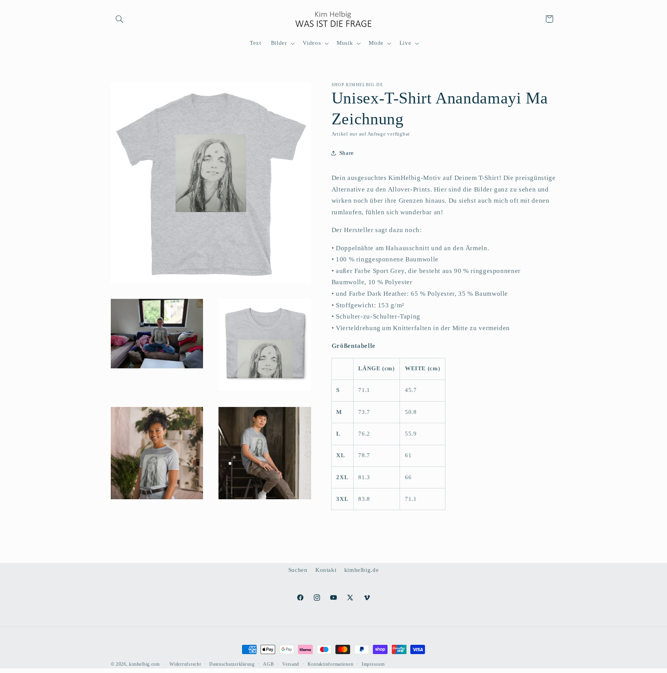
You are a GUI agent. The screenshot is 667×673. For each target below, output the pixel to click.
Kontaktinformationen (331, 664)
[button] (120, 19)
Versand (290, 664)
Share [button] (346, 152)
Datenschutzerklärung (232, 664)
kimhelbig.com (144, 664)
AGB (268, 664)
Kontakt (325, 570)
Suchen (298, 570)
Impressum (373, 664)
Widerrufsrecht (185, 664)
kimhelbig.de (361, 570)
